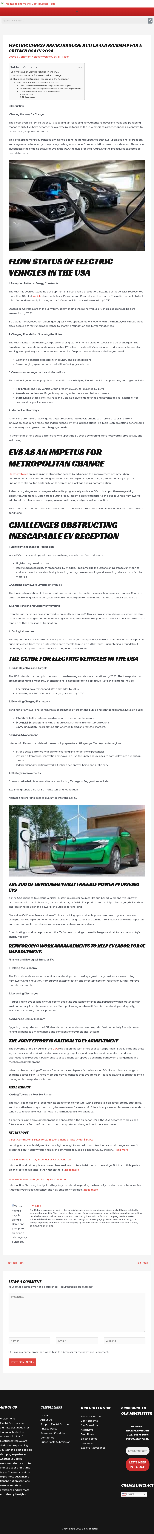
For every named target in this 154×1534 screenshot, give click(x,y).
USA (55, 1048)
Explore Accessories (93, 1447)
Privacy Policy (48, 1428)
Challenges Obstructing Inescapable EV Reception (41, 79)
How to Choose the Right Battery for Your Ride (37, 1179)
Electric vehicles (18, 474)
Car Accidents (89, 1420)
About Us (46, 1419)
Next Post (143, 1262)
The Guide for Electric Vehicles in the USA (38, 82)
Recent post (30, 97)
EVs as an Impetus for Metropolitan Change (37, 75)
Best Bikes (87, 1434)
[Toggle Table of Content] (78, 67)
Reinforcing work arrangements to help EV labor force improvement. (51, 89)
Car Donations (89, 1425)
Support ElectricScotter (54, 1424)
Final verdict (29, 94)
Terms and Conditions (54, 1433)
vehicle (37, 296)
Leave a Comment (20, 56)
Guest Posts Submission (55, 1442)
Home (44, 1415)
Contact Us (47, 1437)
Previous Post (13, 1262)
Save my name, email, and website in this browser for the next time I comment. (61, 1352)
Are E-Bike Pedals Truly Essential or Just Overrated (40, 1159)
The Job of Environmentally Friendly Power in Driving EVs (46, 86)
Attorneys (87, 1429)
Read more (121, 1149)
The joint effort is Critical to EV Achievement (40, 92)
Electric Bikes (89, 1438)
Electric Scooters (91, 1416)
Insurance (86, 1443)
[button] (77, 12)
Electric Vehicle (43, 56)
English (130, 1494)
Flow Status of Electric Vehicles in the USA (35, 71)
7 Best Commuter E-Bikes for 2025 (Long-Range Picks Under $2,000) (51, 1139)
